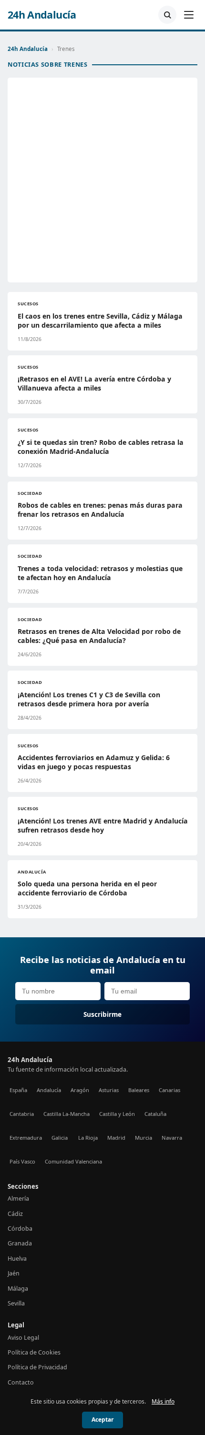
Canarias (169, 1090)
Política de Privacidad (37, 1367)
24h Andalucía (42, 14)
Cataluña (155, 1113)
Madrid (116, 1137)
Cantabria (22, 1113)
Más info (163, 1401)
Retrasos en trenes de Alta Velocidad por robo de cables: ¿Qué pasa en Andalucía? (99, 636)
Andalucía (49, 1090)
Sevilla (16, 1303)
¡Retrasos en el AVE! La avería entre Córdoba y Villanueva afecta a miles (94, 383)
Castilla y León (117, 1113)
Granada (20, 1243)
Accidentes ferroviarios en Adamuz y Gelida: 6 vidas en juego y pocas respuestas (94, 762)
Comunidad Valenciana (73, 1161)
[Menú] (188, 14)
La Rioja (88, 1137)
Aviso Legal (23, 1338)
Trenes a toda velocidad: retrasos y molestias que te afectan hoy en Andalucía (100, 573)
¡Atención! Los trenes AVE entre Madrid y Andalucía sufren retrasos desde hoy (103, 825)
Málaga (18, 1288)
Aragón (80, 1090)
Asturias (109, 1090)
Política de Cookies (34, 1352)
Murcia (143, 1137)
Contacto (21, 1382)
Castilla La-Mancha (66, 1113)
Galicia (59, 1137)
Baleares (138, 1090)
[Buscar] (167, 15)
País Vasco (22, 1161)
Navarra (172, 1137)
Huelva (17, 1258)
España (18, 1090)
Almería (18, 1198)
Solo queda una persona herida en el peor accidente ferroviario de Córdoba (87, 888)
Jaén (14, 1273)
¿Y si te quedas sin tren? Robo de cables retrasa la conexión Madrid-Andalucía (101, 447)
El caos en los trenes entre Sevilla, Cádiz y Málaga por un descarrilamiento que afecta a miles (100, 320)
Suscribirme (102, 1014)
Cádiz (15, 1214)
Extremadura (26, 1137)
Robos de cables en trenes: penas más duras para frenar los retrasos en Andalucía (100, 510)
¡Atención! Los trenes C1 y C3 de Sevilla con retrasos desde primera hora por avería (89, 699)
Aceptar (102, 1419)
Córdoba (20, 1228)
